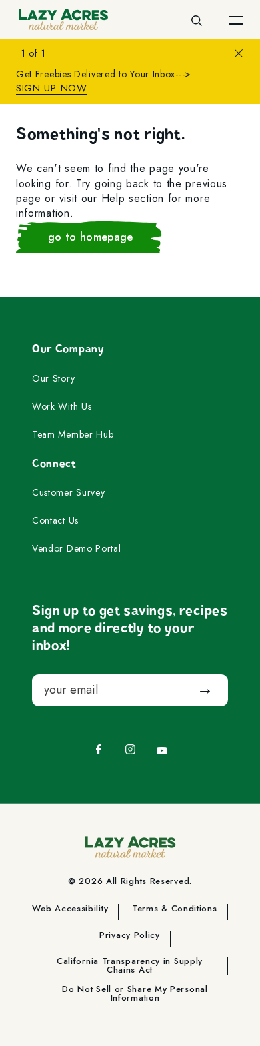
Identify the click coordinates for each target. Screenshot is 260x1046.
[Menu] (236, 19)
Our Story (53, 379)
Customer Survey (68, 493)
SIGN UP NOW (51, 88)
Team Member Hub (73, 435)
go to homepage (90, 237)
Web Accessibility (70, 909)
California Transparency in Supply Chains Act (130, 966)
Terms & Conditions (174, 909)
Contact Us (55, 521)
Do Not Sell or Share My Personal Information (134, 994)
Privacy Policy (129, 936)
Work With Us (61, 407)
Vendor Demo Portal (76, 549)
